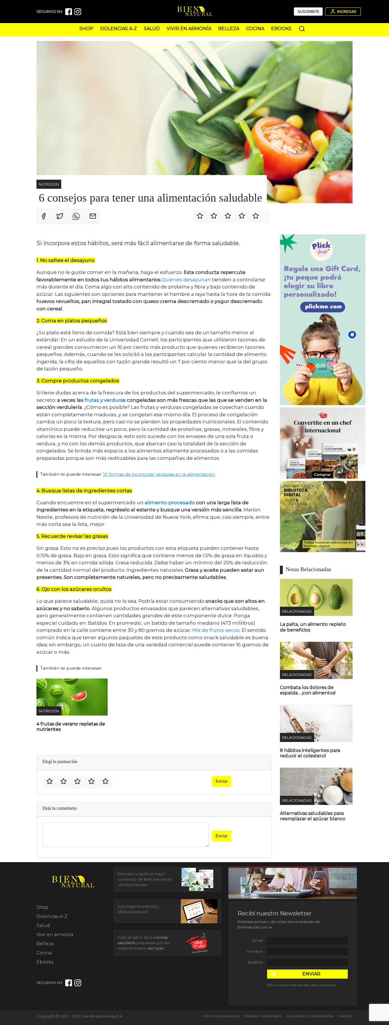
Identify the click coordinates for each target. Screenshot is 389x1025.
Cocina (255, 28)
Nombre (255, 951)
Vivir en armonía (189, 28)
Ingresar (346, 11)
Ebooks (281, 28)
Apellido (255, 962)
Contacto (345, 1016)
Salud (152, 28)
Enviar (222, 781)
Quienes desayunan (186, 279)
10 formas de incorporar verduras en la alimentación (159, 474)
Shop (86, 28)
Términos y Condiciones (262, 1016)
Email (258, 940)
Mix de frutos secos (215, 630)
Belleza (228, 28)
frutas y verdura (104, 400)
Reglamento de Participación (309, 1016)
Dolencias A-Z (118, 28)
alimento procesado (170, 502)
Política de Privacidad (221, 1016)
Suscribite (308, 11)
